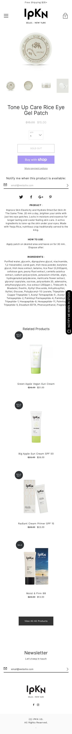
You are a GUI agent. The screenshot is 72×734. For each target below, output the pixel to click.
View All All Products (36, 621)
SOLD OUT (36, 148)
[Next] (64, 87)
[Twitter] (21, 197)
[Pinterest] (51, 197)
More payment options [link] (36, 168)
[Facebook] (31, 197)
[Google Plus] (41, 197)
